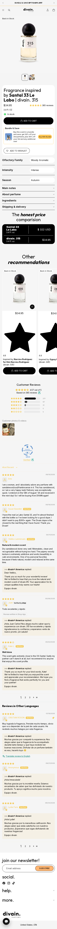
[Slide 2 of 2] (32, 77)
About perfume (11, 194)
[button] (36, 105)
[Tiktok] (13, 883)
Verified (26, 460)
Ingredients (9, 200)
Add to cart (30, 121)
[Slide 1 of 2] (25, 77)
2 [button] (25, 697)
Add (34, 307)
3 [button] (29, 697)
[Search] (9, 10)
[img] (8, 475)
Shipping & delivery (14, 206)
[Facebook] (4, 883)
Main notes (9, 188)
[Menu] (3, 10)
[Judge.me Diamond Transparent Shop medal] (27, 450)
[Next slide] (52, 322)
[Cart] (54, 10)
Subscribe (44, 868)
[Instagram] (8, 883)
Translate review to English (18, 756)
